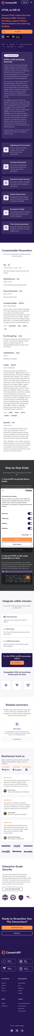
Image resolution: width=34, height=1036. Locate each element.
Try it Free (18, 32)
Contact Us (17, 933)
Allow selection (17, 544)
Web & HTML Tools (12, 55)
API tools (12, 44)
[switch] (30, 518)
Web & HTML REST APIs (26, 44)
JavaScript (20, 46)
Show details (25, 534)
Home (3, 44)
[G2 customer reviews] (27, 768)
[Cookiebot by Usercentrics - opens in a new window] (25, 491)
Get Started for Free (17, 928)
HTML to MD (9, 46)
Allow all (17, 539)
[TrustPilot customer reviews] (17, 768)
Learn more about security (12, 889)
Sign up (25, 2)
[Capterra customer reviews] (6, 768)
